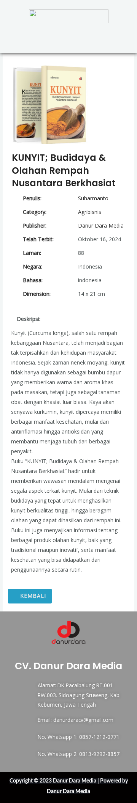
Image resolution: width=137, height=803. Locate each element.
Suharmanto (93, 198)
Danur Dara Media (101, 225)
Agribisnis (89, 211)
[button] (68, 38)
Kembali (32, 595)
